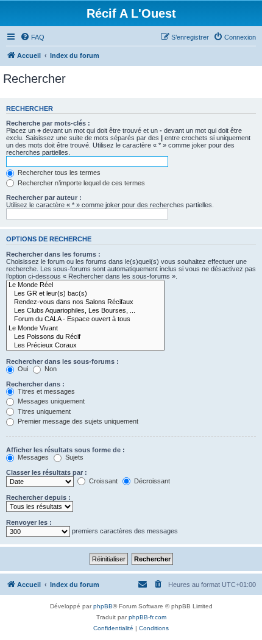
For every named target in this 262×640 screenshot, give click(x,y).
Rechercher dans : (35, 384)
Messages (32, 457)
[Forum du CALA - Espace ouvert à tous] (85, 319)
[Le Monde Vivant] (85, 328)
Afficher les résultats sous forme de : (65, 449)
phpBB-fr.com (147, 617)
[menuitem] (32, 37)
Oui (22, 368)
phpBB (103, 606)
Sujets (73, 457)
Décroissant (151, 481)
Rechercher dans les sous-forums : (62, 361)
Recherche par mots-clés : (48, 123)
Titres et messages (45, 391)
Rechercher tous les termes (58, 172)
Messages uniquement (50, 401)
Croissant (102, 481)
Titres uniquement (43, 411)
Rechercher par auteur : (44, 197)
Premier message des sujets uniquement (77, 421)
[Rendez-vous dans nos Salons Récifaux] (85, 302)
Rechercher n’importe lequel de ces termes (80, 183)
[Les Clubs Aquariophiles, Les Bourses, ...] (85, 311)
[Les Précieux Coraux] (85, 345)
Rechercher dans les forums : (53, 254)
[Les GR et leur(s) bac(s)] (85, 294)
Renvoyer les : (29, 522)
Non (50, 368)
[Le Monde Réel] (85, 285)
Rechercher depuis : (38, 497)
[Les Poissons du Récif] (85, 337)
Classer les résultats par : (46, 472)
